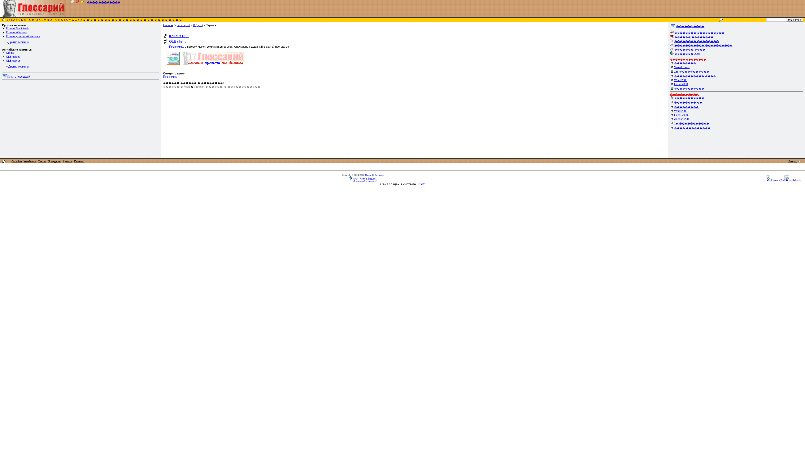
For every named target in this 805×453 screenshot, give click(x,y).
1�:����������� (691, 71)
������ (171, 86)
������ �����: (684, 94)
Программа (176, 46)
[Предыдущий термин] (165, 35)
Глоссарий (183, 25)
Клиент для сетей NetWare (23, 36)
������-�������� (693, 37)
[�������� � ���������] (82, 2)
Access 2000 (682, 119)
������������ (244, 86)
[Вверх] (799, 161)
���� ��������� (692, 128)
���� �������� (103, 2)
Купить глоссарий (18, 76)
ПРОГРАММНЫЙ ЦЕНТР (365, 179)
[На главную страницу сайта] (4, 20)
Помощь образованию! (365, 181)
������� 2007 (687, 53)
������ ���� (690, 26)
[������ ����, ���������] (672, 26)
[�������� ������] (72, 2)
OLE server (13, 60)
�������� (685, 63)
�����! (216, 86)
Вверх (792, 161)
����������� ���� (695, 76)
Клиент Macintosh (17, 28)
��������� (686, 107)
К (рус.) (198, 25)
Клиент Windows (16, 32)
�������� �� (688, 102)
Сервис (79, 161)
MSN (187, 86)
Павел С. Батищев (374, 175)
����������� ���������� (703, 45)
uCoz (421, 184)
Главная (168, 25)
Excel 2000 (681, 84)
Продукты (54, 161)
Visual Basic (681, 67)
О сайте (17, 161)
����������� (689, 88)
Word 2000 (680, 80)
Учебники (29, 161)
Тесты (42, 161)
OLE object (13, 56)
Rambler (199, 86)
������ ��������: (688, 59)
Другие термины (18, 42)
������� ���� (689, 49)
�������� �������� (696, 41)
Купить (67, 161)
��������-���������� (699, 32)
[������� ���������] (77, 2)
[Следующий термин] (165, 37)
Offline (10, 52)
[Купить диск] (4, 76)
